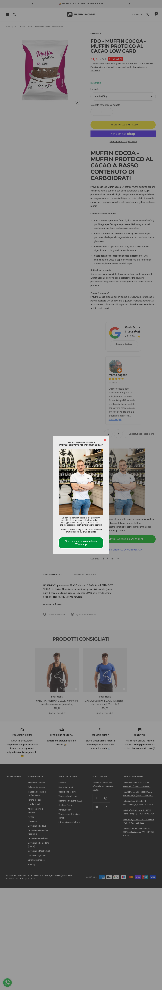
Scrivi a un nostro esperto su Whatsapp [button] (81, 543)
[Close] (105, 440)
